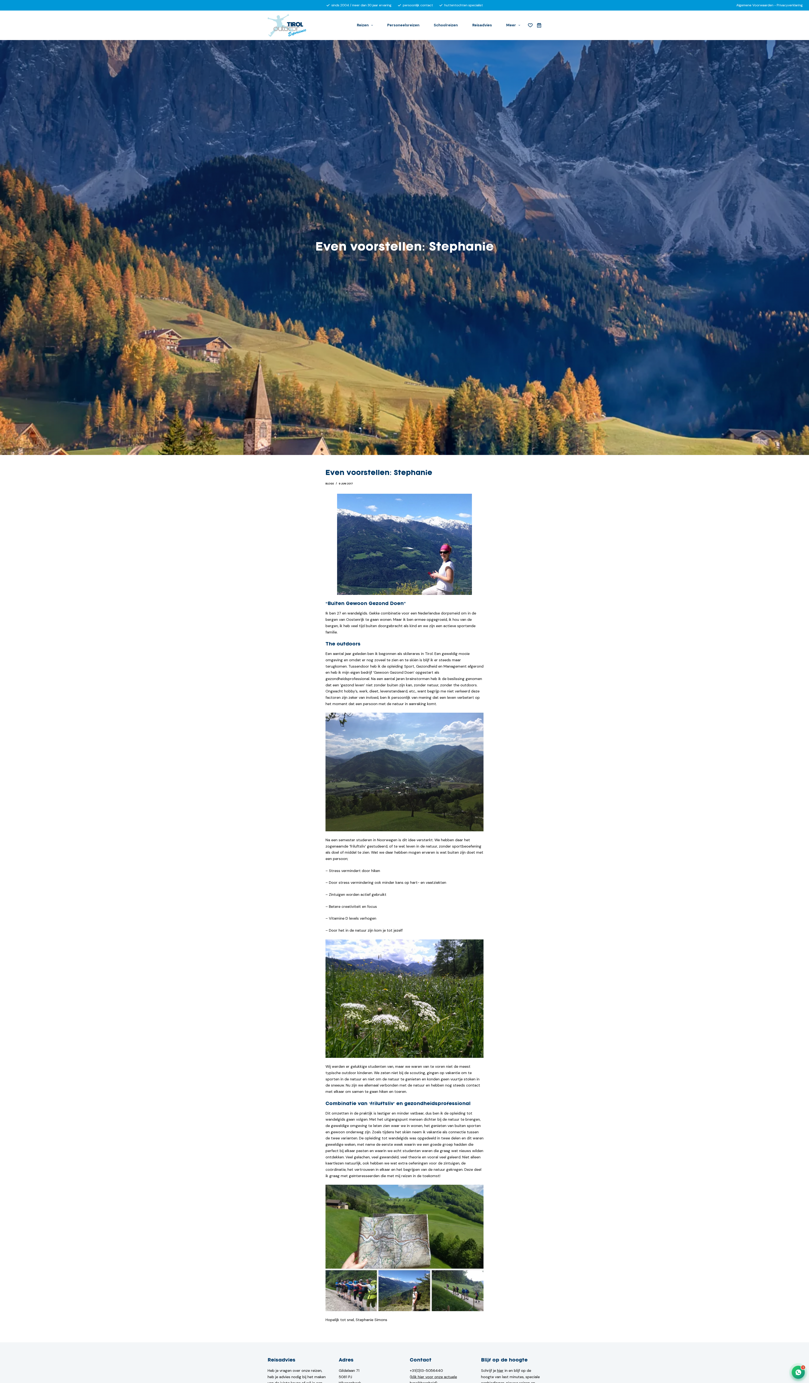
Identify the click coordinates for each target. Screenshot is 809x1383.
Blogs (329, 483)
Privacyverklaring (790, 5)
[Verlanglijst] (530, 25)
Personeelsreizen (403, 25)
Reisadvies (482, 25)
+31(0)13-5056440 (426, 1370)
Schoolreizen (446, 25)
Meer (511, 25)
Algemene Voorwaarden (754, 5)
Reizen (363, 25)
